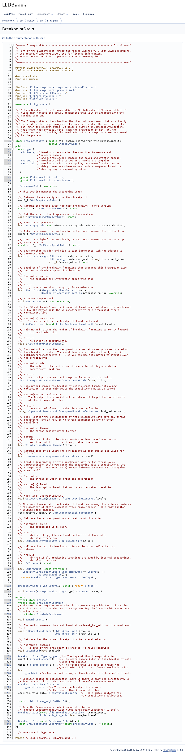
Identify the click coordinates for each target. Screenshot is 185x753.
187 (7, 569)
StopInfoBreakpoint (50, 614)
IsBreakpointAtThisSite (41, 541)
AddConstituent (35, 324)
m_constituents (34, 687)
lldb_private (38, 104)
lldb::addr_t (57, 256)
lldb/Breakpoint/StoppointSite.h (52, 90)
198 (7, 600)
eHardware (27, 160)
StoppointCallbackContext (58, 290)
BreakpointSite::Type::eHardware (59, 571)
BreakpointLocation (50, 602)
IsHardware (32, 569)
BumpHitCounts (34, 619)
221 (7, 664)
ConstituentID (63, 180)
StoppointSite (68, 143)
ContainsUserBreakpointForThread (47, 456)
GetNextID (59, 701)
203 (7, 614)
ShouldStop (32, 290)
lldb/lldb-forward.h (43, 98)
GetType (93, 571)
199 (7, 602)
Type (28, 149)
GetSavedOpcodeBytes (45, 234)
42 (7, 160)
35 (7, 141)
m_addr (63, 715)
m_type (89, 586)
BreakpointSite (34, 141)
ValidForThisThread (38, 445)
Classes (61, 14)
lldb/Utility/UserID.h (45, 96)
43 (7, 163)
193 (7, 586)
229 (7, 687)
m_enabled (30, 673)
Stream (37, 301)
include (31, 20)
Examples (88, 14)
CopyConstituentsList (42, 411)
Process (42, 600)
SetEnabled (32, 650)
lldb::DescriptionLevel (79, 498)
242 (7, 723)
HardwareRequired (50, 574)
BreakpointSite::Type (32, 586)
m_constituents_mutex (63, 693)
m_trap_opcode (39, 664)
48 (7, 177)
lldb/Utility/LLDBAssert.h (48, 93)
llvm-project (8, 20)
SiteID (58, 177)
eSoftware (27, 152)
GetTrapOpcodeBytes (44, 200)
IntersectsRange (36, 256)
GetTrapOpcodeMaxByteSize (45, 217)
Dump (28, 301)
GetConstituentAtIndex (72, 380)
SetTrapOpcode (34, 225)
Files (74, 14)
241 (7, 721)
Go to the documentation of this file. (24, 38)
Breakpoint (52, 20)
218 (7, 656)
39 (7, 152)
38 (7, 149)
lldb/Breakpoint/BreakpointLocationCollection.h (63, 87)
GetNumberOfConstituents (45, 343)
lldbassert (28, 571)
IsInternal (32, 563)
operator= (56, 723)
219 (7, 659)
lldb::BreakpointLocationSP (74, 324)
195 (7, 591)
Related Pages (25, 14)
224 (7, 673)
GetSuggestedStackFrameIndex (72, 512)
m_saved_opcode (40, 659)
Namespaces (43, 14)
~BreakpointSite (29, 186)
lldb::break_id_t (41, 177)
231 (7, 693)
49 (7, 180)
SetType (30, 591)
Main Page (9, 14)
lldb (21, 20)
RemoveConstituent (40, 631)
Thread (57, 445)
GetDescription (35, 498)
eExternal (27, 163)
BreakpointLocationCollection (61, 293)
